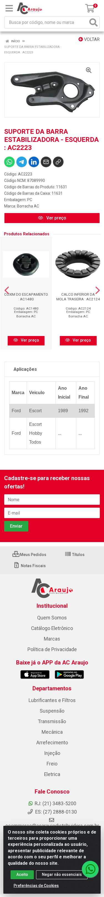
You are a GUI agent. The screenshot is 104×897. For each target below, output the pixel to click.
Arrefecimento (52, 742)
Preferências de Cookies (36, 885)
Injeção (52, 753)
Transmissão (52, 721)
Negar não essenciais (62, 874)
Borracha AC (28, 206)
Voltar (91, 39)
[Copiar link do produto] (58, 162)
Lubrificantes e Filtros (52, 700)
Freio (52, 764)
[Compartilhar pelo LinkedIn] (34, 162)
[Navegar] (6, 290)
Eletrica (52, 774)
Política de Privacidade (52, 649)
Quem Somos (52, 618)
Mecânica (52, 732)
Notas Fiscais (33, 566)
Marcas (52, 639)
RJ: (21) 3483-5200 (55, 803)
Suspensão (52, 711)
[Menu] (9, 8)
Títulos (78, 554)
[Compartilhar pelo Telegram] (21, 162)
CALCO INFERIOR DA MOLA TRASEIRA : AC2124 (78, 296)
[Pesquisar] (93, 22)
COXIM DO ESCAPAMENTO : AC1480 (26, 296)
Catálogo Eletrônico (52, 628)
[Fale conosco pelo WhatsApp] (90, 869)
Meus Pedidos (32, 554)
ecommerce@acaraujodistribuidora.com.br (52, 826)
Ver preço (55, 218)
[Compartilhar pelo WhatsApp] (9, 162)
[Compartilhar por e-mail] (46, 162)
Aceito (22, 874)
